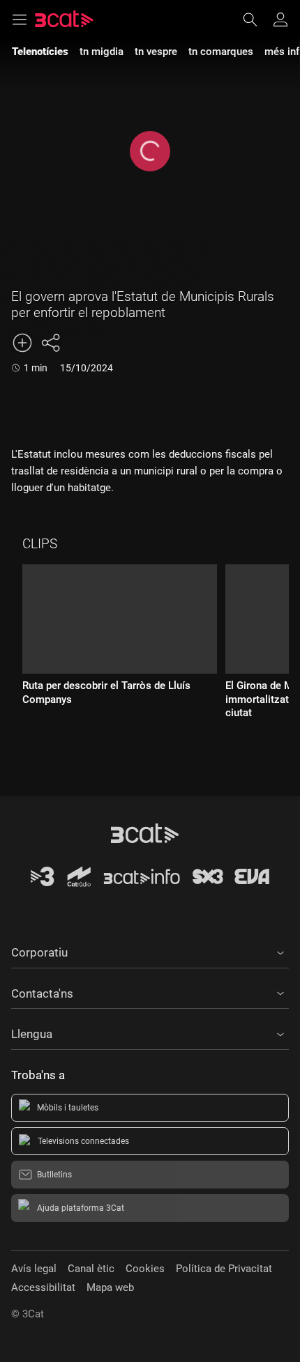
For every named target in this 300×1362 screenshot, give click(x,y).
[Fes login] (280, 19)
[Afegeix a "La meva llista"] (22, 343)
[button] (150, 950)
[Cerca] (256, 19)
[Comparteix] (50, 343)
